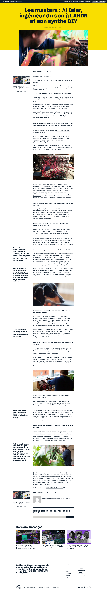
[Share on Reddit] (56, 72)
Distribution (81, 1)
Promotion (68, 575)
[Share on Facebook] (47, 72)
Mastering (75, 1)
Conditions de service (55, 587)
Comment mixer (81, 570)
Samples (71, 1)
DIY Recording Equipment (56, 403)
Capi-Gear (53, 259)
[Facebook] (84, 587)
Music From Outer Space (50, 192)
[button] (17, 1)
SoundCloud (68, 498)
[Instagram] (90, 587)
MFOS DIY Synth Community (54, 488)
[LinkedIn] (81, 587)
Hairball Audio (45, 259)
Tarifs (67, 581)
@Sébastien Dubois (45, 500)
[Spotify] (79, 587)
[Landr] (18, 587)
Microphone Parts (44, 403)
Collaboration (88, 1)
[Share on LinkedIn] (53, 72)
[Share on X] (50, 72)
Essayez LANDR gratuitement (98, 1)
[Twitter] (87, 587)
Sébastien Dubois (47, 27)
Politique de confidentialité (44, 587)
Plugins (66, 1)
